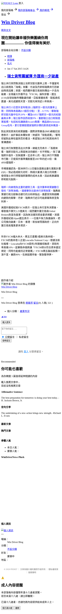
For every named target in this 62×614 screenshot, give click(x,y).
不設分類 (26, 50)
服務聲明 (32, 572)
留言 (35, 303)
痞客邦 (29, 303)
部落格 (10, 60)
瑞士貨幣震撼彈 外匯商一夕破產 (33, 76)
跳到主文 (6, 30)
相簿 (9, 56)
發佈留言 (6, 341)
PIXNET (14, 569)
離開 (17, 608)
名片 (9, 63)
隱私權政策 (53, 569)
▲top (4, 316)
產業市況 (24, 311)
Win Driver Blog (18, 22)
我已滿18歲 (7, 608)
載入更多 (6, 322)
